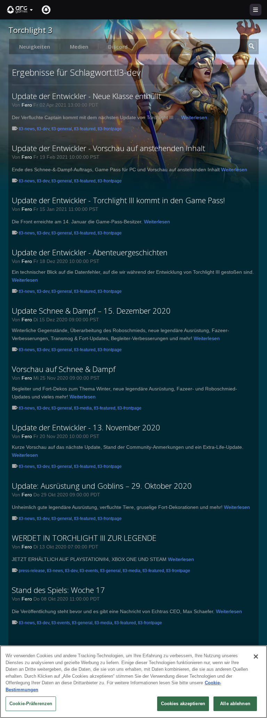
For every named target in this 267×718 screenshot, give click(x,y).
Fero (27, 105)
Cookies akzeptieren (183, 703)
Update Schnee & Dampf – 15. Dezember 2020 (91, 310)
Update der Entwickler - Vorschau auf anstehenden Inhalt (108, 148)
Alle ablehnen (235, 703)
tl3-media (83, 408)
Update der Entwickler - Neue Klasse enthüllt (86, 96)
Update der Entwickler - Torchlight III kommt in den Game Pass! (118, 200)
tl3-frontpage (110, 128)
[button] (20, 9)
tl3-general (61, 128)
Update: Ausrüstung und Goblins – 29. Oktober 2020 (102, 485)
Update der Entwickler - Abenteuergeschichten (90, 252)
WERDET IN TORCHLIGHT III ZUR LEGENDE (84, 538)
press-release (32, 570)
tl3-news (27, 128)
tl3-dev (43, 128)
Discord (118, 46)
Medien (79, 46)
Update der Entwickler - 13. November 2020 (86, 427)
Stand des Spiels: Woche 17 (58, 590)
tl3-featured (85, 128)
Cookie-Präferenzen (30, 703)
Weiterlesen (194, 117)
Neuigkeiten (34, 46)
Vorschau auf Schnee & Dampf (63, 369)
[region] (133, 681)
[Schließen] (256, 656)
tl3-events (89, 570)
